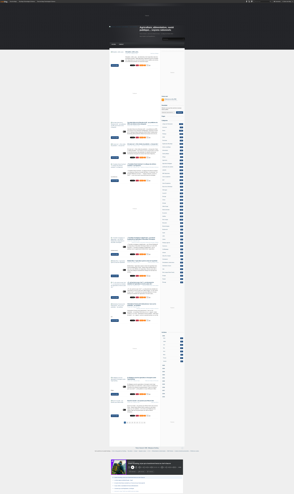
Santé (163, 232)
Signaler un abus (142, 451)
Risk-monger (165, 219)
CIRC (163, 236)
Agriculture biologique (167, 163)
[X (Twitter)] (249, 1)
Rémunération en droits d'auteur (159, 451)
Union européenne (166, 176)
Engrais (164, 279)
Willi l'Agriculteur (166, 173)
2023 (163, 371)
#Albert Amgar (149, 285)
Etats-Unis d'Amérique (167, 186)
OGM (163, 137)
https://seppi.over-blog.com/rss (171, 100)
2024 (163, 368)
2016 (163, 393)
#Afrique (153, 262)
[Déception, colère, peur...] (117, 52)
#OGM (153, 125)
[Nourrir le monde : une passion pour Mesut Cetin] (118, 402)
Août (164, 338)
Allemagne (164, 189)
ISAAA (163, 239)
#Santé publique (155, 285)
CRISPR (164, 170)
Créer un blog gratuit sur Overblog (119, 451)
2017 (163, 390)
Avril (164, 351)
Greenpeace (165, 259)
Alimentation (165, 150)
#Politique (156, 53)
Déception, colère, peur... (132, 52)
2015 (163, 396)
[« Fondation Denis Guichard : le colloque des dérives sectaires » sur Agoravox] (118, 167)
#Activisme (148, 145)
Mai (164, 348)
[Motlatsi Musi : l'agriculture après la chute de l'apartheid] (118, 262)
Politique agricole (166, 242)
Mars (164, 354)
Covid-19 (164, 193)
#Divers (157, 402)
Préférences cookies (194, 451)
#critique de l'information (149, 167)
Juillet (164, 341)
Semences (164, 246)
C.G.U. (149, 451)
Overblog (156, 448)
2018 (163, 387)
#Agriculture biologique (150, 308)
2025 (163, 365)
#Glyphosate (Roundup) (150, 242)
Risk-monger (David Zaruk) (168, 272)
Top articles (130, 451)
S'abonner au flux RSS (170, 99)
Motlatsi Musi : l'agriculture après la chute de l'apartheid (142, 260)
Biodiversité (165, 229)
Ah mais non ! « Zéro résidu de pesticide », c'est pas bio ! (142, 144)
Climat (163, 199)
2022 (163, 374)
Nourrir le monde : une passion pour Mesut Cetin (140, 400)
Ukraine (164, 252)
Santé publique (165, 153)
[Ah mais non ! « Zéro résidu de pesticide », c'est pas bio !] (118, 145)
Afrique (164, 157)
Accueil (114, 44)
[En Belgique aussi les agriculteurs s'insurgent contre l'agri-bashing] (118, 380)
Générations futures (166, 265)
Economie (164, 213)
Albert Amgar (165, 206)
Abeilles (164, 216)
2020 (163, 381)
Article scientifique (166, 147)
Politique (164, 133)
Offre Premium (170, 451)
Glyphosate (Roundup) (167, 143)
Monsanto (164, 222)
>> (144, 422)
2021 (163, 378)
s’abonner (133, 471)
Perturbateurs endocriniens (168, 262)
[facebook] (247, 1)
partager (142, 471)
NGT (163, 180)
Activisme (164, 127)
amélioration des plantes (167, 166)
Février (164, 357)
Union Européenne (166, 183)
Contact (121, 44)
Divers (163, 130)
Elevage (164, 196)
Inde (163, 269)
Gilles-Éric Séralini (166, 255)
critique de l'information (167, 124)
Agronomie (164, 160)
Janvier (164, 361)
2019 (163, 384)
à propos (151, 471)
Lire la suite (115, 65)
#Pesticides (143, 308)
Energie (164, 275)
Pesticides (164, 140)
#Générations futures (154, 145)
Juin (164, 344)
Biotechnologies (165, 226)
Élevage (164, 282)
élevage (164, 203)
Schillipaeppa (165, 249)
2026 (163, 335)
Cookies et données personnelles (182, 451)
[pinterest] (252, 1)
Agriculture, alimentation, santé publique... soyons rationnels (157, 28)
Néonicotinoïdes (166, 209)
